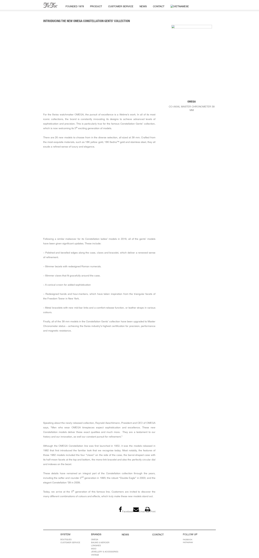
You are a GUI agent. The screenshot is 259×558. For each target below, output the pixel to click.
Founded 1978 (75, 6)
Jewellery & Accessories (104, 552)
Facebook (187, 539)
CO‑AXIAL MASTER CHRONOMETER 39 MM (192, 105)
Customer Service (120, 6)
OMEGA (94, 539)
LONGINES (96, 545)
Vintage (95, 555)
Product (96, 6)
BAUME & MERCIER (100, 542)
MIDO (93, 548)
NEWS (143, 6)
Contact (158, 6)
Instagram (188, 542)
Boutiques (66, 539)
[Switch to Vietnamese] (179, 6)
